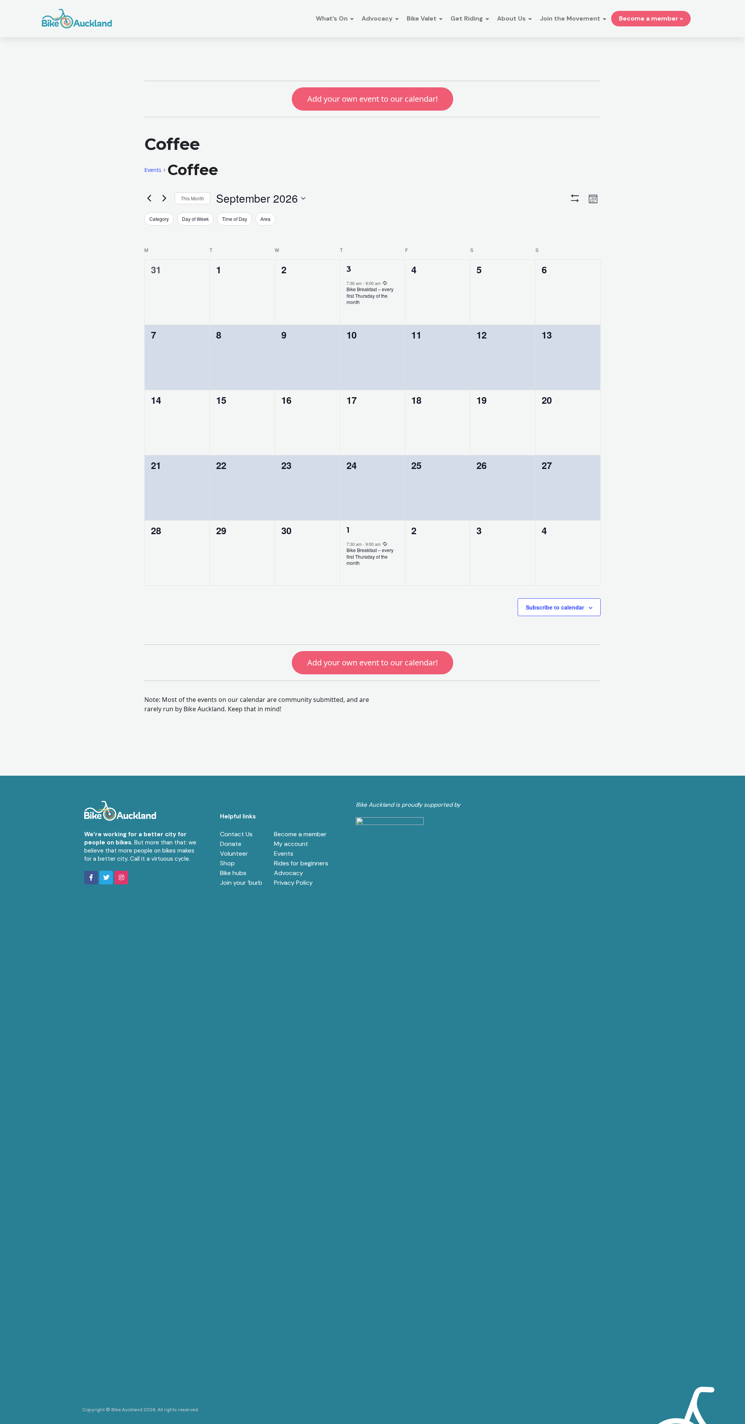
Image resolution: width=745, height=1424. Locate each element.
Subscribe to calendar (555, 607)
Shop (227, 863)
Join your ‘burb (241, 883)
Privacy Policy (293, 883)
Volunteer (234, 853)
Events (152, 170)
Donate (230, 844)
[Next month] (164, 198)
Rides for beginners (301, 863)
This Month (192, 198)
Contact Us (236, 834)
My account (291, 844)
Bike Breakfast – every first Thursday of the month (370, 295)
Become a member (300, 834)
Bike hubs (233, 873)
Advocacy (288, 873)
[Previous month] (149, 198)
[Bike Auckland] (77, 18)
